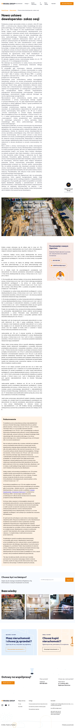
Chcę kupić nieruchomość (50, 649)
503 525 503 (56, 260)
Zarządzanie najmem (34, 709)
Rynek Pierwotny (33, 3)
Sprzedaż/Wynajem (67, 3)
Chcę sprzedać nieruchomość (15, 649)
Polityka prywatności (68, 725)
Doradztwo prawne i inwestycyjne (37, 706)
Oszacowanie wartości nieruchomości (38, 704)
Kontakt (54, 3)
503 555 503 (43, 683)
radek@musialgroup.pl (59, 265)
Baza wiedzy (46, 3)
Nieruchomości (18, 3)
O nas (41, 3)
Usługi (26, 3)
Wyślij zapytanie (7, 682)
